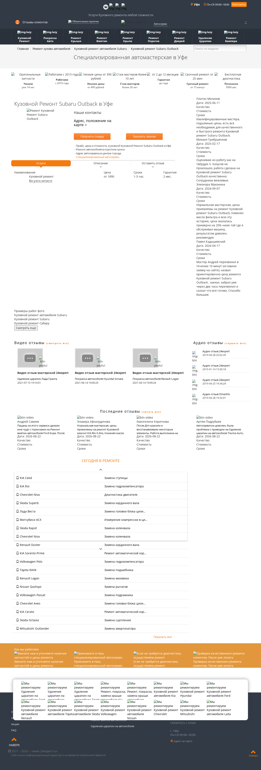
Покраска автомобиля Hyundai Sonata (99, 379)
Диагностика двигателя (120, 495)
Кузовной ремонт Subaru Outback (154, 49)
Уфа (196, 4)
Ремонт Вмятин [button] (101, 39)
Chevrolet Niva (29, 495)
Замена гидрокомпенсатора (124, 486)
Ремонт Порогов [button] (153, 39)
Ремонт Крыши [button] (76, 39)
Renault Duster (29, 545)
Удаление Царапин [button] (205, 39)
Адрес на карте (182, 741)
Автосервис (160, 23)
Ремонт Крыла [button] (128, 39)
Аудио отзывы (208, 342)
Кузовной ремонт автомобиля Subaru (100, 49)
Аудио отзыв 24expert (216, 351)
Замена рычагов (116, 587)
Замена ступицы (116, 478)
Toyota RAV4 (27, 570)
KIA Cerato (26, 612)
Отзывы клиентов (35, 22)
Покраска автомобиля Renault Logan (156, 379)
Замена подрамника (118, 595)
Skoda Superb (29, 503)
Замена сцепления (117, 620)
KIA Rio (24, 486)
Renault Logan (29, 578)
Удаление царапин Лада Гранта (37, 379)
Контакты (239, 4)
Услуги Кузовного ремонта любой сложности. (121, 15)
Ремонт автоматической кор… (125, 553)
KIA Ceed (25, 478)
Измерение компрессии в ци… (125, 520)
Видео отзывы (29, 342)
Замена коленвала (117, 528)
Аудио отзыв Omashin (216, 394)
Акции (15, 724)
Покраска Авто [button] (50, 39)
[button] (246, 21)
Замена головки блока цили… (125, 511)
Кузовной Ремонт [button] (24, 39)
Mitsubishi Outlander (34, 628)
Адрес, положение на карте (92, 122)
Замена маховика (116, 578)
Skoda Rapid (28, 528)
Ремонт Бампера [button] (231, 39)
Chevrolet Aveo (29, 603)
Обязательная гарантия (85, 21)
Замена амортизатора (120, 628)
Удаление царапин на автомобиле (112, 726)
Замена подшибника (118, 570)
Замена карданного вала (121, 503)
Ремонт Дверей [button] (179, 39)
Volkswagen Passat (32, 595)
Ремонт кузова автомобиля (51, 49)
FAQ (13, 730)
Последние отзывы (120, 411)
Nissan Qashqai (30, 587)
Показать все (163, 637)
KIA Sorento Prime (31, 553)
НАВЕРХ (14, 745)
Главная (23, 49)
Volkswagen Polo (30, 561)
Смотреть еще (26, 328)
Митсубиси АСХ (30, 520)
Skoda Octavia (29, 620)
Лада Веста (27, 511)
